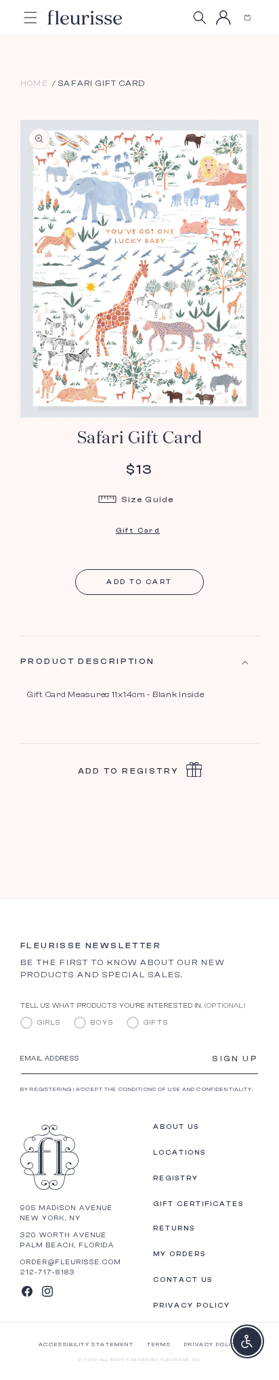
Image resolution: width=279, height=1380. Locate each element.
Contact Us (183, 1280)
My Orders (179, 1254)
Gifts (156, 1023)
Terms (159, 1344)
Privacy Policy (191, 1305)
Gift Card (138, 531)
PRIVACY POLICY (212, 1344)
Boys (102, 1023)
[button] (247, 17)
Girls (49, 1023)
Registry (175, 1178)
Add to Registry (128, 771)
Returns (174, 1228)
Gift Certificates (198, 1204)
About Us (176, 1127)
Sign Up (235, 1058)
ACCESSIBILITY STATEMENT (86, 1344)
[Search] (199, 17)
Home (34, 83)
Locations (179, 1153)
